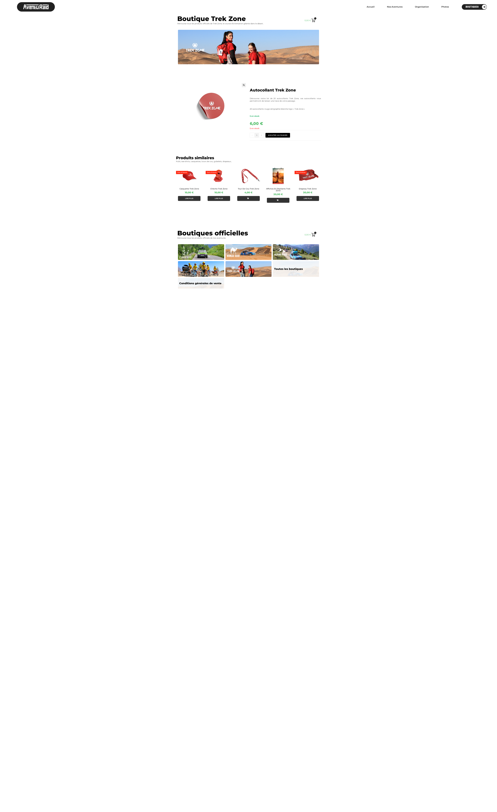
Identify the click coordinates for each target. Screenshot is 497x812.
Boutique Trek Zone (211, 19)
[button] (244, 85)
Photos (445, 7)
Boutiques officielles (212, 233)
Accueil (371, 7)
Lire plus (189, 198)
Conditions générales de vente (200, 283)
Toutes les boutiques (288, 268)
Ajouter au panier (277, 135)
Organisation (422, 7)
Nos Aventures (395, 7)
